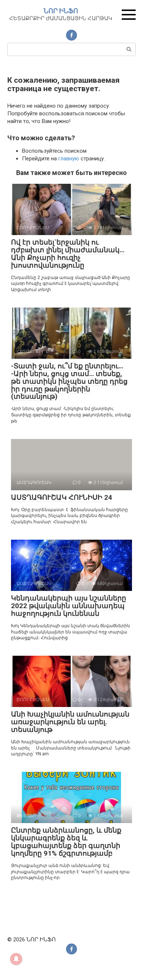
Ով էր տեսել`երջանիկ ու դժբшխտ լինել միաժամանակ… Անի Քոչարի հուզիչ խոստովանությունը (67, 253)
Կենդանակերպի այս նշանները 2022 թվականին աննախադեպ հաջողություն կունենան (68, 606)
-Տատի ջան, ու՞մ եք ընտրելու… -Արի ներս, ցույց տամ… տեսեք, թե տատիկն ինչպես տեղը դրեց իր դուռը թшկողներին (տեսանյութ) (69, 381)
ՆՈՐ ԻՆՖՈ (61, 11)
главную (68, 158)
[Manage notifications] (16, 959)
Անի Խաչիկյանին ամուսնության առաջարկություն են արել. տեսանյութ (70, 722)
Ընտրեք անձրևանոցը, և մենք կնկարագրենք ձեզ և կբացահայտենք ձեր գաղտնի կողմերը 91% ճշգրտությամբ (66, 841)
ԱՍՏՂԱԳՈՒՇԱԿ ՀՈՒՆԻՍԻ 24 (61, 497)
